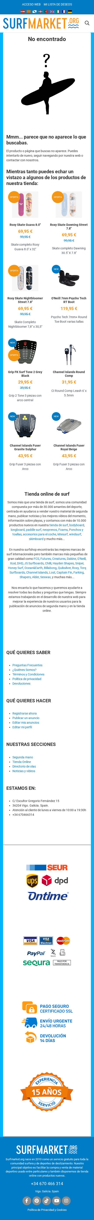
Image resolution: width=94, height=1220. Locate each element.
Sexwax (45, 577)
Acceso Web (31, 4)
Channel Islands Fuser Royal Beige (69, 447)
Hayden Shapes (63, 563)
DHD (20, 563)
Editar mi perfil (22, 727)
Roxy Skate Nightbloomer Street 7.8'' (25, 300)
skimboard (36, 539)
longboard (18, 529)
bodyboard (76, 525)
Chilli (48, 563)
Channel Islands (37, 572)
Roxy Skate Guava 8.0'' (25, 224)
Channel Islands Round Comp (69, 373)
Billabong (50, 568)
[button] (87, 23)
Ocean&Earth (33, 568)
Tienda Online (21, 762)
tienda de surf (58, 525)
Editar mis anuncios (25, 722)
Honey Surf (15, 568)
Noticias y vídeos (23, 771)
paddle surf (33, 529)
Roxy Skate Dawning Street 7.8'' (69, 226)
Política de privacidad (26, 679)
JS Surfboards (34, 563)
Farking (78, 572)
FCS (36, 558)
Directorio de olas (24, 766)
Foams (63, 529)
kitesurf (62, 534)
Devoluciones (21, 683)
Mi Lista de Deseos (58, 4)
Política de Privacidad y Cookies (47, 1209)
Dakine (71, 558)
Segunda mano (22, 757)
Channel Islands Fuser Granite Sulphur (25, 447)
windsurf (75, 534)
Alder (35, 577)
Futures (45, 558)
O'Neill (81, 558)
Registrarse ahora (24, 713)
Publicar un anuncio (25, 718)
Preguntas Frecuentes (27, 665)
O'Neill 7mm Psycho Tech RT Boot (68, 300)
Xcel (13, 563)
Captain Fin (64, 572)
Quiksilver (64, 568)
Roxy (75, 568)
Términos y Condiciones (28, 674)
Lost (52, 572)
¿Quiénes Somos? (24, 670)
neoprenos (50, 529)
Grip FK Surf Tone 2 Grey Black (25, 373)
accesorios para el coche (39, 534)
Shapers (25, 577)
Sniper (79, 563)
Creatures (59, 558)
